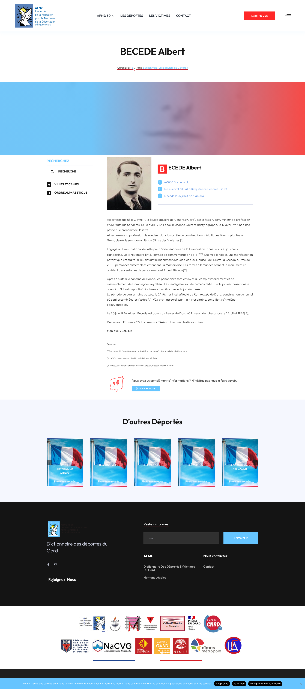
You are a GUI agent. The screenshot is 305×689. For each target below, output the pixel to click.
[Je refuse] (300, 683)
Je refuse (239, 683)
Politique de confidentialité (265, 683)
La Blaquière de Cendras (173, 67)
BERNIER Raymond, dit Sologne (65, 468)
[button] (70, 185)
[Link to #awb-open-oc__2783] (288, 16)
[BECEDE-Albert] (129, 158)
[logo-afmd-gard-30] (35, 3)
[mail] (55, 564)
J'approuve (222, 683)
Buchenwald (150, 67)
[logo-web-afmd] (68, 521)
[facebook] (48, 564)
